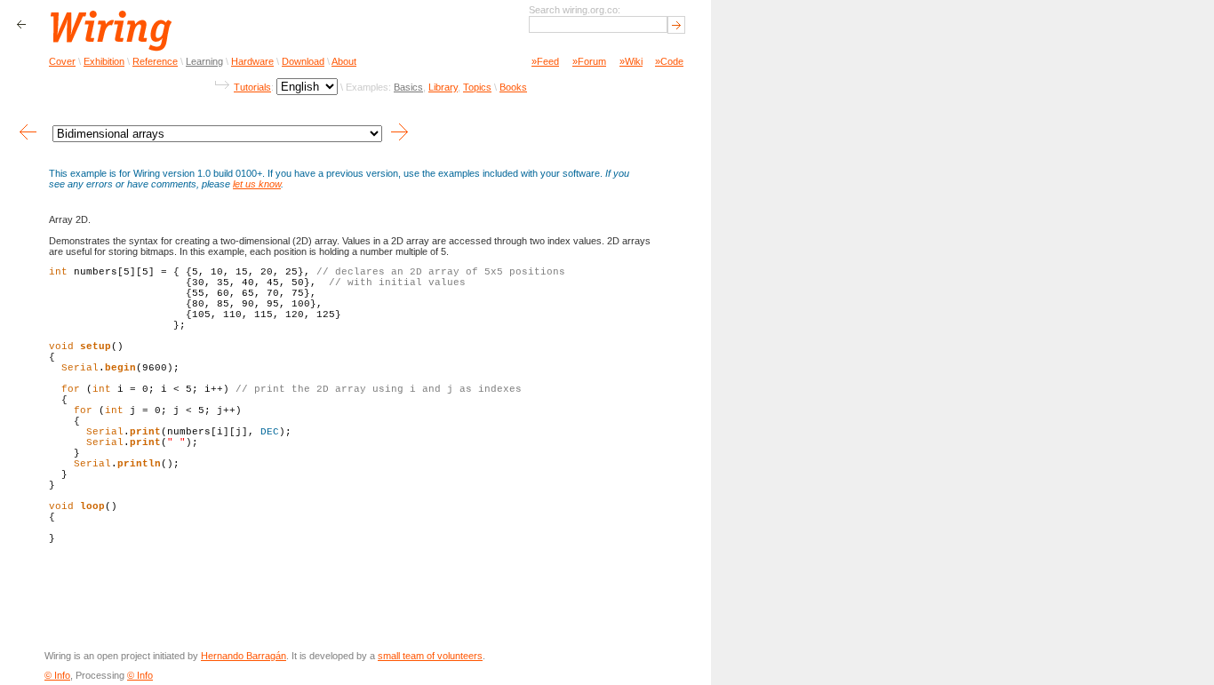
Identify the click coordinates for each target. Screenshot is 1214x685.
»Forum (589, 61)
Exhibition (104, 61)
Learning (204, 61)
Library (443, 87)
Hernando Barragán (243, 655)
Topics (477, 87)
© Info (57, 675)
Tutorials (252, 87)
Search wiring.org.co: (574, 9)
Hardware (252, 61)
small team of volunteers (430, 655)
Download (303, 61)
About (343, 61)
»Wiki (631, 61)
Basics (408, 87)
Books (513, 87)
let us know (257, 184)
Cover (62, 61)
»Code (669, 61)
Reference (155, 61)
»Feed (545, 61)
